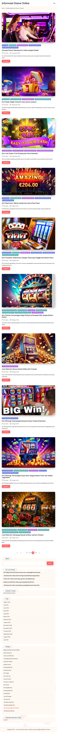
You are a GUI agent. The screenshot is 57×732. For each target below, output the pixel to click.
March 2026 (7, 616)
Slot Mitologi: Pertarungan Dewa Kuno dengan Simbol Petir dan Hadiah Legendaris (27, 476)
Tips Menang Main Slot (34, 45)
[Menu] (54, 3)
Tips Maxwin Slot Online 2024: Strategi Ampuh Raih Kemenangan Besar (21, 575)
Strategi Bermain (8, 687)
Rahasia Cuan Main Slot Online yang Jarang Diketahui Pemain (19, 582)
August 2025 (7, 637)
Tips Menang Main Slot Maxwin (12, 8)
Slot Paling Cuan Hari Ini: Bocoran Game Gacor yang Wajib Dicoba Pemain (22, 572)
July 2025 (6, 640)
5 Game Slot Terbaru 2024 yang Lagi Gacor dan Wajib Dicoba (19, 579)
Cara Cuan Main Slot (7, 470)
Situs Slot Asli (12, 45)
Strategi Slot (7, 693)
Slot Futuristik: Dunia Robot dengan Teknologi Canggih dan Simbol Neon (27, 258)
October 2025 (7, 631)
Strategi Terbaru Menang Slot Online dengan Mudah (20, 50)
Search (7, 558)
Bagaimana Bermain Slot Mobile (12, 650)
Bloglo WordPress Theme (44, 729)
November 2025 (8, 628)
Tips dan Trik (7, 699)
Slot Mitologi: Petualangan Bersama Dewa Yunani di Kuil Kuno (24, 421)
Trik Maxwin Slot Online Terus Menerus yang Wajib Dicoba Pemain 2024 (21, 585)
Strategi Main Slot (7, 150)
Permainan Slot (7, 670)
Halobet (6, 720)
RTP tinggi (5, 45)
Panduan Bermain (8, 667)
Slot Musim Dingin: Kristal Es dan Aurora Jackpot (19, 102)
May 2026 (6, 610)
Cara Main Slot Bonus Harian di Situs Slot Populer (19, 369)
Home (3, 8)
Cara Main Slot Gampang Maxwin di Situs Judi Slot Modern (22, 535)
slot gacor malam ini (9, 682)
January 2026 (7, 622)
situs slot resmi (7, 679)
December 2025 (8, 625)
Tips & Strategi (7, 696)
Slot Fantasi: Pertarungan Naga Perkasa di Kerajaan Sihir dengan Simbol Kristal (27, 316)
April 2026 (6, 613)
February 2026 (7, 619)
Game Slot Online (7, 252)
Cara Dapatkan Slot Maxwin (9, 310)
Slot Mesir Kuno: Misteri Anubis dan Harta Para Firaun (21, 203)
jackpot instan (7, 664)
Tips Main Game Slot (23, 45)
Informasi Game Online (15, 3)
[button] (17, 552)
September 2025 (8, 634)
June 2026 (6, 608)
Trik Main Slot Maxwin (8, 200)
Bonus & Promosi (8, 653)
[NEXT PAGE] (39, 552)
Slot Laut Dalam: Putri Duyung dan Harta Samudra (20, 153)
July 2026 (6, 605)
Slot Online (6, 684)
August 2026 (7, 602)
